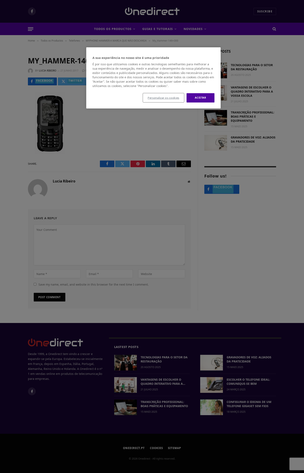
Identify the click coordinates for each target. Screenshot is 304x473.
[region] (153, 77)
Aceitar (200, 97)
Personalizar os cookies (163, 98)
